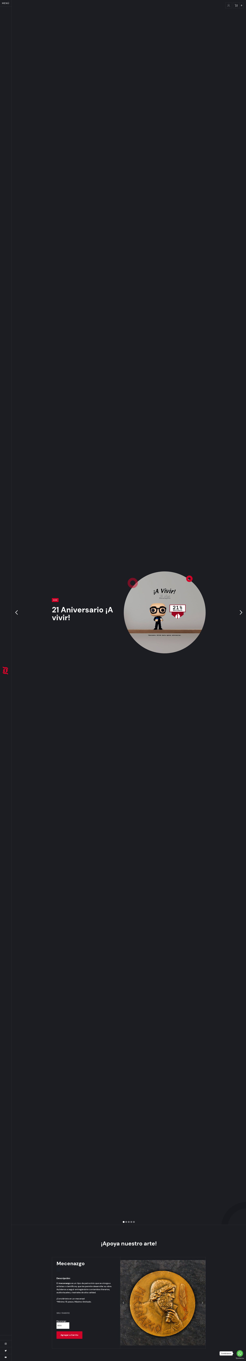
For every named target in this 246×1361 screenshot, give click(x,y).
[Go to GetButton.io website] (240, 1358)
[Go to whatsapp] (240, 1353)
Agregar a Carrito (69, 1335)
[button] (17, 612)
